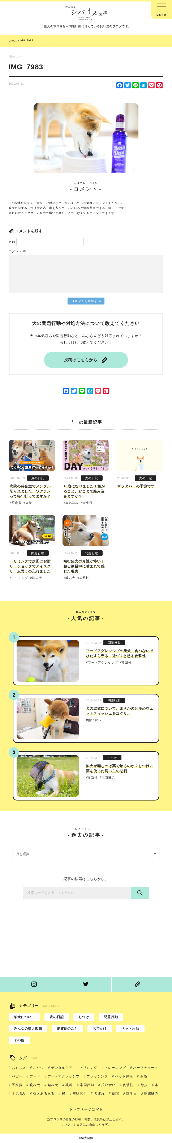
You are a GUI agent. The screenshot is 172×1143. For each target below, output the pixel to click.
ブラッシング (97, 1076)
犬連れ (99, 1093)
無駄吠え (80, 1093)
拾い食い (94, 720)
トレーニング (115, 1068)
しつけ (112, 758)
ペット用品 (130, 1028)
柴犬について (24, 1017)
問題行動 (37, 553)
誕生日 (88, 503)
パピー (17, 1076)
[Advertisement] (86, 934)
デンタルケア (61, 1068)
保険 (143, 1076)
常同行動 (87, 1085)
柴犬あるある (43, 1093)
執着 (69, 1085)
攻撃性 (84, 578)
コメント (17, 251)
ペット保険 (124, 1076)
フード (35, 1076)
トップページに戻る (86, 1110)
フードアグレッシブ (103, 662)
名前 (12, 242)
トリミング (20, 578)
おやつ (38, 1068)
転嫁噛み (151, 1093)
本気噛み (72, 503)
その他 (19, 1040)
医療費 (16, 503)
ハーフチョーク (145, 1068)
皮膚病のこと (67, 1028)
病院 (28, 503)
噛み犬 (37, 578)
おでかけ (100, 1028)
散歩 (144, 1085)
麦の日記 (37, 478)
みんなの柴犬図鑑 (28, 1028)
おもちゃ (19, 1068)
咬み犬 (35, 1085)
